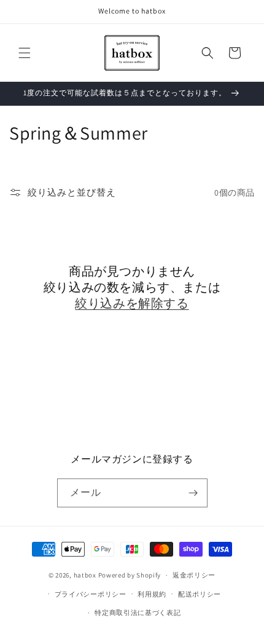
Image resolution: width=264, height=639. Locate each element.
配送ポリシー (199, 594)
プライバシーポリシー (90, 594)
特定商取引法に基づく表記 (138, 612)
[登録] (193, 492)
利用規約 (152, 594)
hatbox (85, 575)
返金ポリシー (194, 575)
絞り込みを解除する (131, 303)
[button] (24, 52)
